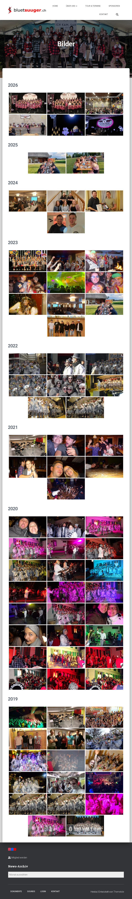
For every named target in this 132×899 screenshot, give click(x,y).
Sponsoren (114, 6)
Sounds (31, 891)
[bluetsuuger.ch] (27, 10)
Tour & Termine (93, 6)
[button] (76, 6)
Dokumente (16, 891)
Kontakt (103, 14)
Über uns (71, 6)
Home (55, 6)
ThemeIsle (118, 891)
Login (43, 891)
